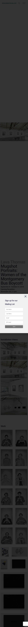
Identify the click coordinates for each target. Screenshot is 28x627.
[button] (25, 296)
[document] (14, 313)
